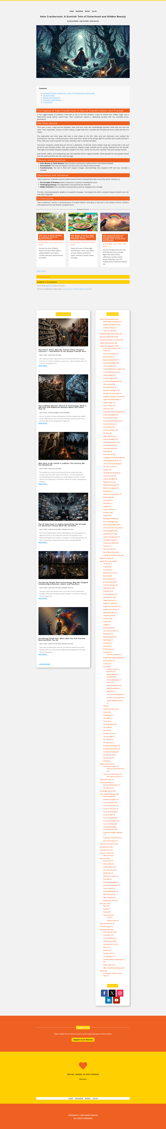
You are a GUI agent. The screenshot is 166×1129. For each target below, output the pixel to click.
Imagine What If (108, 867)
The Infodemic (108, 956)
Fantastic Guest (108, 616)
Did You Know (107, 384)
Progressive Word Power (111, 838)
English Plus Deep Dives (111, 606)
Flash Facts (106, 409)
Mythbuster (107, 873)
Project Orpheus (108, 509)
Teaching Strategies (109, 540)
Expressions (107, 861)
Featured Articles (105, 779)
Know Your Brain (108, 870)
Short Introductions (109, 525)
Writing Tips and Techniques (112, 555)
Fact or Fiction (108, 406)
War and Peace (108, 549)
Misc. (105, 906)
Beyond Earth (107, 357)
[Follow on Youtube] (116, 1000)
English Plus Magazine (107, 346)
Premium (106, 652)
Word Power (107, 758)
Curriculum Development (111, 381)
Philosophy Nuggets (109, 882)
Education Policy (108, 387)
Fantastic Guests (108, 328)
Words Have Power (109, 901)
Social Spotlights (65, 412)
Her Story (106, 433)
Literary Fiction (112, 920)
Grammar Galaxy (108, 424)
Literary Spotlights (109, 479)
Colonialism (107, 935)
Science (105, 664)
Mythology (106, 640)
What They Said (108, 894)
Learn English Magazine (107, 794)
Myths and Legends (109, 488)
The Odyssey (107, 788)
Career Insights (108, 366)
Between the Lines (67, 529)
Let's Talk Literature (109, 631)
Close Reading (107, 796)
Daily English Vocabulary (111, 322)
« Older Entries (41, 271)
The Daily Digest (108, 724)
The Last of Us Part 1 (113, 776)
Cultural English (108, 375)
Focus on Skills (108, 815)
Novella (105, 909)
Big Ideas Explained (109, 360)
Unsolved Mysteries (109, 891)
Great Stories (94, 21)
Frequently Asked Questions (112, 412)
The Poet (106, 730)
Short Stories (107, 915)
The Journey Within (109, 543)
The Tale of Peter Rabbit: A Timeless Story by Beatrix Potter (50, 237)
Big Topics (106, 576)
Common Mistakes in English (112, 369)
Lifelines (106, 470)
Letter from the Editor (54, 355)
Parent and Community (111, 494)
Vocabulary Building (109, 746)
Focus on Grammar (109, 806)
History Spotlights (53, 412)
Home (72, 11)
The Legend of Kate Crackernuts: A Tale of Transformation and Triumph (68, 93)
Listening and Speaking (110, 473)
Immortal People (108, 448)
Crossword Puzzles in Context (109, 340)
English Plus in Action (110, 609)
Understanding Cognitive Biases (113, 959)
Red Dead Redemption (110, 785)
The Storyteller (108, 736)
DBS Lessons (107, 855)
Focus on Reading (109, 812)
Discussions (107, 591)
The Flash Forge (105, 927)
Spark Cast (103, 858)
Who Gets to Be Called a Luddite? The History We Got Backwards (61, 464)
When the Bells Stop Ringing (112, 968)
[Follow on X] (112, 993)
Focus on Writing (108, 824)
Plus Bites (106, 646)
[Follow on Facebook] (104, 993)
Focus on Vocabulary (110, 821)
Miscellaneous (104, 847)
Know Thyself (107, 628)
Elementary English (109, 799)
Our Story (106, 643)
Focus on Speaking (109, 818)
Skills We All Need (112, 688)
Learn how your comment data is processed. (77, 289)
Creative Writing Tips (110, 372)
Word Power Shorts (109, 552)
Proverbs (106, 512)
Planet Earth (107, 497)
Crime (109, 917)
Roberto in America (113, 685)
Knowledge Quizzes (106, 791)
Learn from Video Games (111, 774)
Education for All (108, 597)
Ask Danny (106, 570)
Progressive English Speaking (112, 658)
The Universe (107, 743)
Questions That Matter (110, 885)
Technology (107, 715)
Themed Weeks (105, 930)
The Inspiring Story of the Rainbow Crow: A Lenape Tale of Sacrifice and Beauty (114, 237)
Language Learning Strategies (113, 457)
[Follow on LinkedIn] (108, 1000)
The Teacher (107, 739)
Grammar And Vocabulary (111, 421)
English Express (108, 600)
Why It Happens (108, 897)
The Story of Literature (114, 698)
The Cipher (106, 718)
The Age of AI (107, 953)
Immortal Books (108, 445)
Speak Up (110, 691)
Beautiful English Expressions (109, 334)
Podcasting (106, 500)
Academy (106, 567)
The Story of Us (108, 733)
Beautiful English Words (107, 337)
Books (87, 11)
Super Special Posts (106, 923)
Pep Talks (106, 879)
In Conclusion (48, 102)
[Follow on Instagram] (119, 993)
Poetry (105, 912)
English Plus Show (109, 612)
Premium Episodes (113, 654)
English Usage (107, 403)
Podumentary (107, 649)
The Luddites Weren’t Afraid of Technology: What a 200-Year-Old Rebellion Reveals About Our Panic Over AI (62, 407)
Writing (105, 761)
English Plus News (106, 558)
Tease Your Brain (108, 331)
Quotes (105, 515)
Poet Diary (106, 503)
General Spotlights (109, 415)
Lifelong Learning (109, 941)
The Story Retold (49, 96)
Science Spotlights (109, 522)
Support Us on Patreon (83, 1039)
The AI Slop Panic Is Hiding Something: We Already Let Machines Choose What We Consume (62, 525)
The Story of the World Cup (115, 769)
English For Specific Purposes (112, 396)
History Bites (107, 864)
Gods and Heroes (109, 418)
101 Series (106, 564)
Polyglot (106, 506)
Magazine (79, 11)
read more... (43, 366)
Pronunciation (108, 661)
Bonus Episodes (108, 579)
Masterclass (107, 634)
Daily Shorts (107, 588)
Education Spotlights (110, 390)
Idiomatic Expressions (110, 442)
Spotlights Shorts (108, 534)
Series (105, 667)
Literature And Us (109, 944)
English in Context (109, 603)
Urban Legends (108, 965)
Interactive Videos (106, 783)
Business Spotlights (109, 363)
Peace (105, 947)
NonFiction (106, 491)
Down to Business (109, 594)
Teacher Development (110, 537)
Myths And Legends (109, 876)
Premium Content (105, 853)
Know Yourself (108, 454)
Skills (105, 706)
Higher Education (109, 436)
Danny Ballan (74, 21)
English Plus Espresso (110, 325)
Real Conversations (109, 841)
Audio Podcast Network (107, 319)
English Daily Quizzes (107, 343)
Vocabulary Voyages (110, 752)
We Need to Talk (108, 755)
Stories (105, 712)
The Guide (106, 727)
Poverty (105, 950)
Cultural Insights (108, 378)
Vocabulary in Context (110, 749)
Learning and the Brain (110, 461)
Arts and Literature (109, 354)
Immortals (106, 451)
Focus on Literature (109, 809)
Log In (94, 11)
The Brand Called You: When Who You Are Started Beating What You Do (61, 639)
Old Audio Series (105, 850)
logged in (49, 286)
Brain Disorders (108, 932)
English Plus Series (106, 764)
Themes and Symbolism (51, 98)
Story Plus (103, 904)
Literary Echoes (108, 476)
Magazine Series (108, 482)
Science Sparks (108, 888)
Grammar (106, 619)
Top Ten (106, 546)
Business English (108, 582)
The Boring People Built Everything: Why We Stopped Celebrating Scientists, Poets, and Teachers (63, 583)
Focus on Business (109, 803)
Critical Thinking (108, 938)
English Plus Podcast (106, 561)
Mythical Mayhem (109, 637)
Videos (102, 971)
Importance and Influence (52, 100)
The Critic (106, 721)
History (105, 622)
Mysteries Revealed (109, 485)
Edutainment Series (109, 766)
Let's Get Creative (109, 467)
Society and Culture (109, 709)
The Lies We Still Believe (114, 694)
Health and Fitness (109, 430)
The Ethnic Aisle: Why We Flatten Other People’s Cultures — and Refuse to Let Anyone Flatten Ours (62, 350)
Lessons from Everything (111, 464)
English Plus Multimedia (111, 399)
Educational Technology (111, 393)
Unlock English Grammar (115, 701)
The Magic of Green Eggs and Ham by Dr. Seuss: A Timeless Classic (82, 237)
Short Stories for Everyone (112, 528)
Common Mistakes (109, 585)
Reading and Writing (109, 519)
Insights (105, 625)
